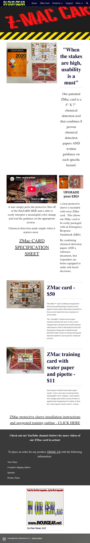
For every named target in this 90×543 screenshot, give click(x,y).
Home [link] (34, 3)
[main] (71, 65)
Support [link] (69, 3)
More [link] (78, 3)
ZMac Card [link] (44, 3)
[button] (87, 3)
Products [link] (56, 3)
